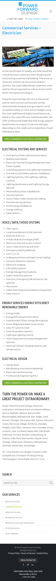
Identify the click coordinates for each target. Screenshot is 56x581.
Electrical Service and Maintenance (19, 523)
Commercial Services (13, 506)
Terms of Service (28, 553)
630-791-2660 (16, 19)
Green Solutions (12, 533)
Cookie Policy (42, 553)
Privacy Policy (14, 553)
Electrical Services (12, 501)
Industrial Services (13, 512)
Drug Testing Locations (38, 19)
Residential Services (13, 517)
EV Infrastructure (12, 528)
